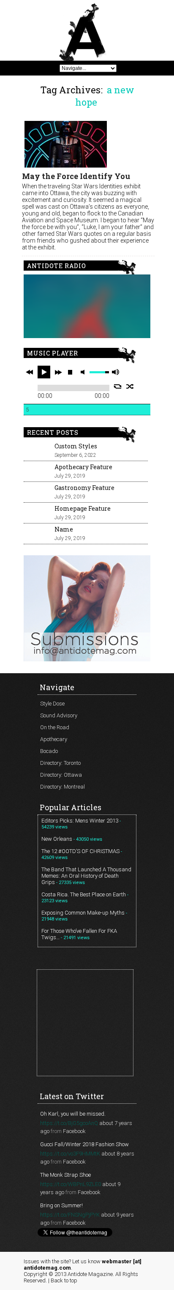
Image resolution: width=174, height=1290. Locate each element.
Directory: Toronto (60, 763)
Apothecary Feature (83, 467)
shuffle (130, 386)
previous (29, 372)
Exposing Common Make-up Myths (83, 912)
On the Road (54, 727)
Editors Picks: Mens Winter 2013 (79, 820)
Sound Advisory (58, 715)
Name (63, 529)
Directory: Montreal (62, 787)
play (43, 372)
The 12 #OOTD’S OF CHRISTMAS (80, 851)
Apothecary (53, 739)
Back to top (64, 1280)
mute (84, 372)
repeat (117, 386)
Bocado (49, 751)
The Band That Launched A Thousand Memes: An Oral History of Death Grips (86, 875)
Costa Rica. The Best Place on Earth (83, 894)
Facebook (74, 1131)
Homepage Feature (82, 508)
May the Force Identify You (76, 176)
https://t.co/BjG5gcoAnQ (69, 1123)
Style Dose (52, 703)
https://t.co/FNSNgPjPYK (70, 1215)
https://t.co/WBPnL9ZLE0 (70, 1184)
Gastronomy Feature (84, 488)
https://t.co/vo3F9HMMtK (70, 1153)
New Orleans (56, 839)
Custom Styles (75, 446)
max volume (115, 372)
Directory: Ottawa (61, 775)
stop (70, 372)
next (58, 372)
